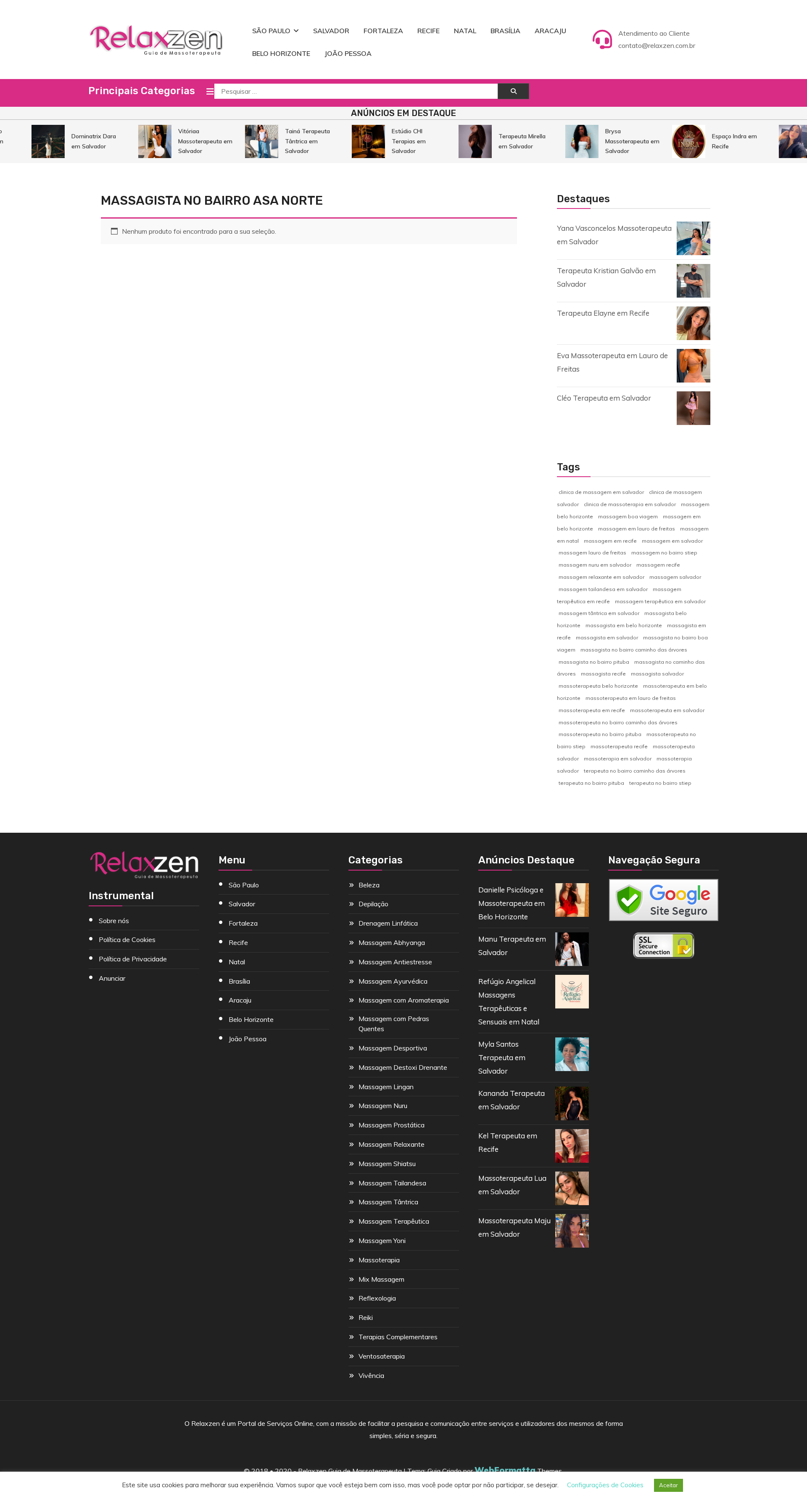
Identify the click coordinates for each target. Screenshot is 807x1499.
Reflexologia (377, 1298)
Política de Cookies (127, 939)
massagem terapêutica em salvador (660, 601)
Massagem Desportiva (393, 1048)
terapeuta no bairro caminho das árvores (635, 771)
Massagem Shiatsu (387, 1163)
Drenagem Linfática (388, 923)
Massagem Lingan (386, 1086)
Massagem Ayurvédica (393, 981)
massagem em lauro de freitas (636, 528)
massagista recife (603, 673)
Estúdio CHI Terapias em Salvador (394, 141)
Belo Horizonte (281, 53)
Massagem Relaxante (392, 1144)
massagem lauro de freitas (592, 552)
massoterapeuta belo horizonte (598, 686)
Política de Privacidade (133, 959)
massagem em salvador (672, 541)
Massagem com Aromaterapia (404, 1000)
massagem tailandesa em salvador (603, 589)
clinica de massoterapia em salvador (630, 504)
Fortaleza (383, 30)
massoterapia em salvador (617, 758)
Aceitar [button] (668, 1485)
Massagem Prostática (392, 1125)
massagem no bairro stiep (664, 552)
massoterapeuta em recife (592, 710)
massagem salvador (675, 577)
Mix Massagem (381, 1279)
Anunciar (112, 978)
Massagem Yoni (382, 1240)
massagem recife (658, 565)
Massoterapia (379, 1260)
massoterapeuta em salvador (667, 710)
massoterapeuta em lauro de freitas (630, 698)
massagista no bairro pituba (594, 662)
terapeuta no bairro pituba (591, 783)
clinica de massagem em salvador (601, 492)
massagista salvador (657, 673)
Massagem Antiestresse (395, 962)
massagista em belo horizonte (623, 625)
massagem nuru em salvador (595, 565)
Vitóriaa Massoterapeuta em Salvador (191, 141)
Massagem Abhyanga (392, 942)
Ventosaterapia (382, 1356)
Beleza (369, 885)
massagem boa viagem (628, 516)
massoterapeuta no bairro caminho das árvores (618, 722)
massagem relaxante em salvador (601, 577)
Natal (465, 30)
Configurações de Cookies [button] (605, 1485)
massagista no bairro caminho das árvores (633, 650)
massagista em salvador (607, 637)
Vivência (371, 1375)
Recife (428, 30)
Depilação (373, 904)
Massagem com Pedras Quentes (394, 1023)
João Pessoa (348, 53)
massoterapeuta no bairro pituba (600, 734)
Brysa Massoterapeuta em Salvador (618, 141)
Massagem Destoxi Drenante (403, 1067)
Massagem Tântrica (388, 1202)
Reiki (366, 1317)
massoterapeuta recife (619, 746)
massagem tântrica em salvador (599, 613)
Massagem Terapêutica (394, 1221)
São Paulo (271, 30)
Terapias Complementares (398, 1337)
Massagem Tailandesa (392, 1183)
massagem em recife (610, 541)
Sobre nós (114, 920)
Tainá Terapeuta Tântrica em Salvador (292, 141)
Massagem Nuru (383, 1105)
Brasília (505, 30)
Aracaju (550, 30)
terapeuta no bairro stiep (660, 783)
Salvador (331, 30)
